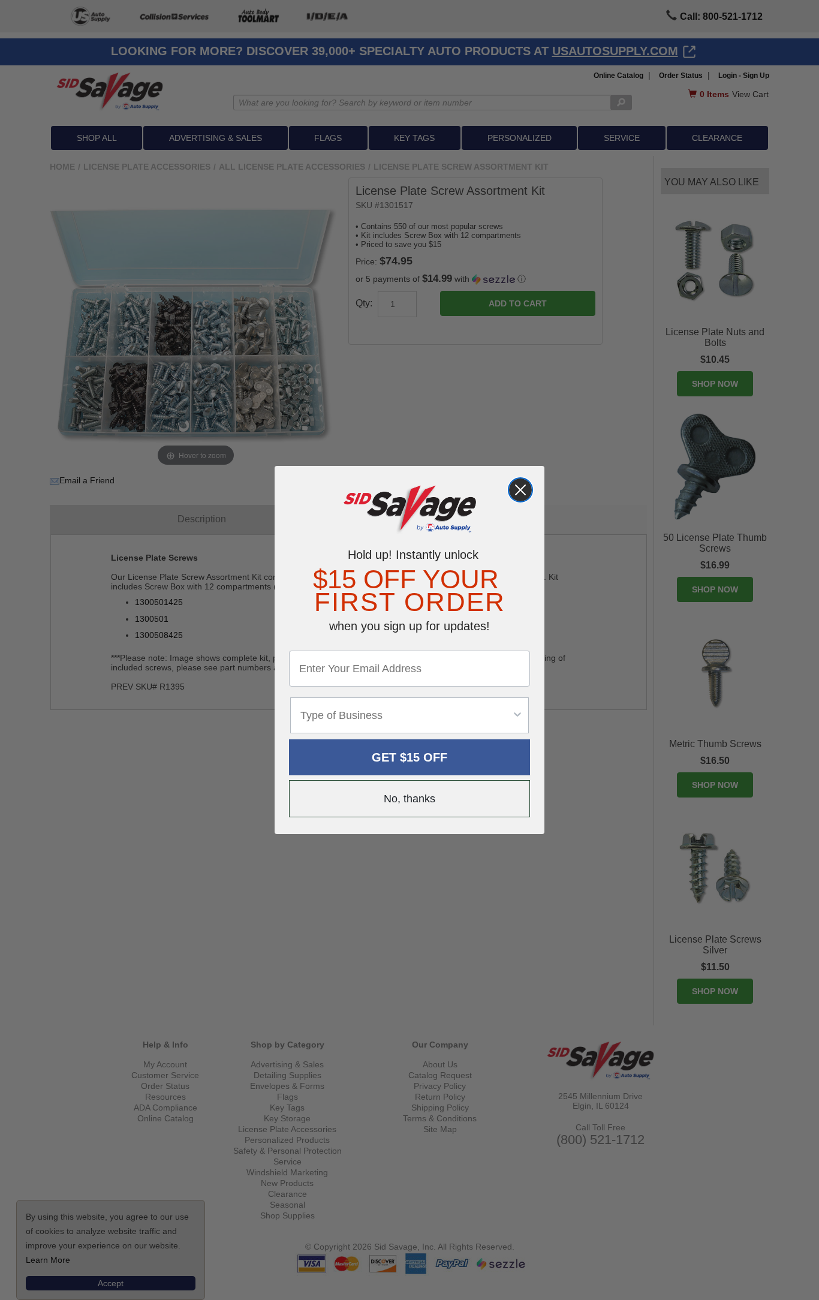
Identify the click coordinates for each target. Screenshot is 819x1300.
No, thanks (409, 799)
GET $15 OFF (409, 757)
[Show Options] (517, 715)
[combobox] (405, 715)
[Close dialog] (520, 490)
